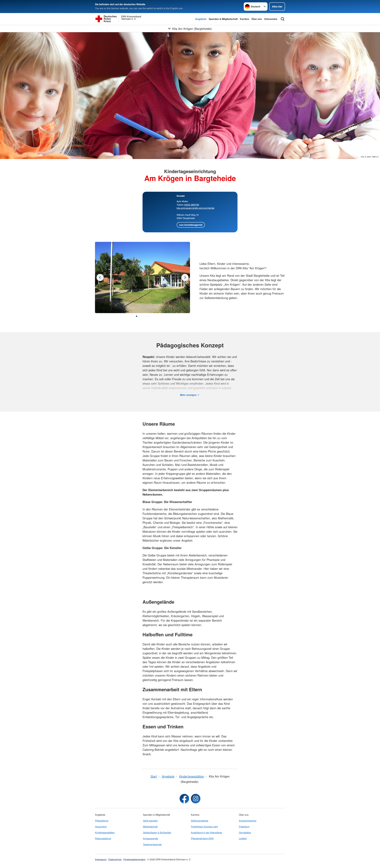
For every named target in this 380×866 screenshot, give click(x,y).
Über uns (256, 19)
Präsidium (244, 826)
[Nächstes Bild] (100, 277)
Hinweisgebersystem (134, 859)
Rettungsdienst (103, 838)
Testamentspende (152, 844)
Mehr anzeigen (188, 395)
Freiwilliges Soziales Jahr (204, 826)
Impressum (101, 859)
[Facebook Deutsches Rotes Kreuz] (184, 798)
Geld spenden (150, 820)
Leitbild (243, 838)
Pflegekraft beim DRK (202, 838)
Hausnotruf (101, 826)
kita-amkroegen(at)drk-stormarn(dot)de (195, 207)
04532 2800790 (191, 204)
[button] (136, 316)
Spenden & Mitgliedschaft (223, 19)
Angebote (200, 19)
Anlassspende (150, 838)
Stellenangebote (199, 820)
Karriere (244, 19)
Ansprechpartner (247, 820)
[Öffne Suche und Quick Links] (282, 19)
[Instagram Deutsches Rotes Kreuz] (195, 798)
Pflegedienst (101, 820)
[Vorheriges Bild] (185, 277)
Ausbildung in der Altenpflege (206, 832)
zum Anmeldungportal (190, 224)
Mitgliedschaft (150, 826)
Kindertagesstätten (105, 832)
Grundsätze (245, 832)
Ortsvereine (270, 19)
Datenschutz (115, 859)
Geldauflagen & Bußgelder (157, 832)
